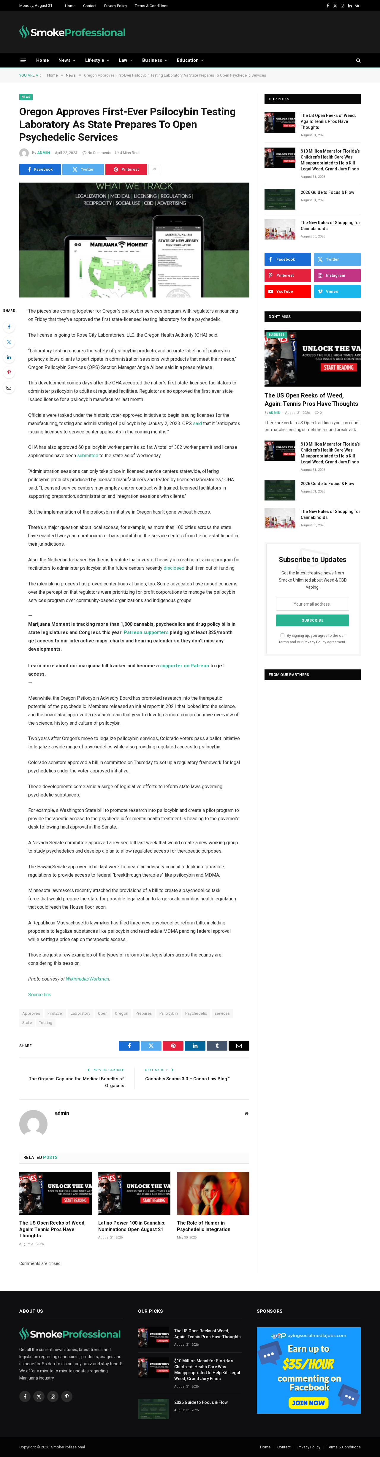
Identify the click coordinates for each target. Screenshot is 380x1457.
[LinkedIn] (9, 357)
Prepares (144, 1013)
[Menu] (23, 60)
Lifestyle (94, 60)
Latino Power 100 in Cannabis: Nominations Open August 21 (131, 1226)
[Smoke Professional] (73, 32)
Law (123, 60)
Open (103, 1013)
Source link (39, 994)
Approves (31, 1013)
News (64, 60)
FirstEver (55, 1013)
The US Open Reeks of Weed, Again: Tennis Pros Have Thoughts (52, 1229)
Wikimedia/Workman (87, 979)
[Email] (9, 387)
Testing (46, 1022)
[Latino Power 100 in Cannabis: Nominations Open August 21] (134, 1193)
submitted (87, 455)
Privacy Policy (115, 6)
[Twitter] (9, 342)
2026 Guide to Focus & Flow (327, 192)
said (197, 423)
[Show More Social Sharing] (154, 169)
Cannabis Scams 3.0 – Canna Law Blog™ (187, 1078)
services (222, 1013)
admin (43, 153)
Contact (89, 6)
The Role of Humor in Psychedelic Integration (203, 1226)
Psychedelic (196, 1013)
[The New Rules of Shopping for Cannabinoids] (280, 229)
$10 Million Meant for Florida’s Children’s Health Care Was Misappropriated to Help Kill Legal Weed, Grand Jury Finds (330, 160)
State (27, 1022)
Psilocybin (168, 1013)
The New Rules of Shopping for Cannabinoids (330, 225)
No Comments (99, 153)
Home (70, 6)
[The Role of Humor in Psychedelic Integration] (213, 1193)
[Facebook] (9, 327)
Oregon (121, 1013)
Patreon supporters (146, 632)
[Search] (358, 60)
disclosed (174, 568)
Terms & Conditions (151, 6)
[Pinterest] (9, 372)
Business (152, 60)
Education (188, 60)
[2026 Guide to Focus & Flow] (280, 199)
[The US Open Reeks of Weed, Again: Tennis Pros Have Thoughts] (55, 1193)
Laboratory (81, 1013)
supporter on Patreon (184, 666)
